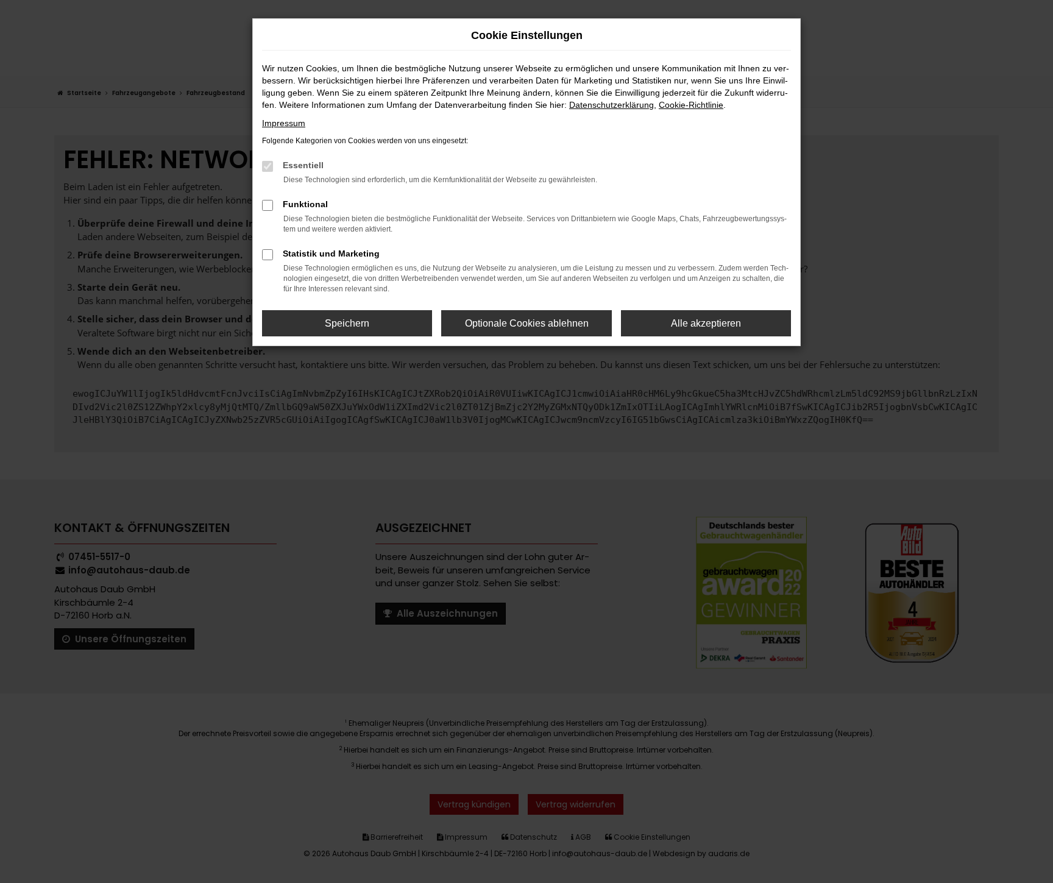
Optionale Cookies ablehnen (527, 323)
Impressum (283, 123)
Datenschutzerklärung (611, 105)
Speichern (347, 323)
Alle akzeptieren (706, 323)
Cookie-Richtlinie (691, 105)
